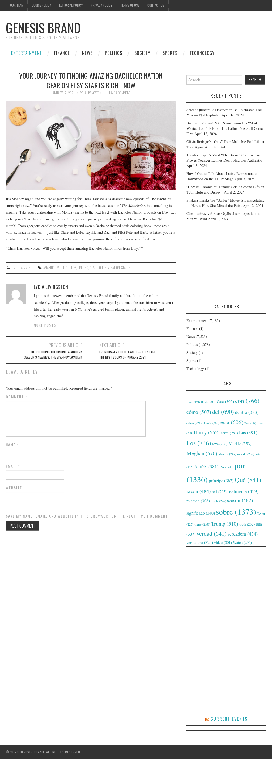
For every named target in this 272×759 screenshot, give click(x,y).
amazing (49, 267)
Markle (240, 444)
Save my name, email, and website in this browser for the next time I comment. (87, 516)
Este (250, 423)
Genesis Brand (43, 27)
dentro (247, 412)
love (220, 443)
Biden (193, 402)
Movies (227, 454)
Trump (224, 523)
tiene (202, 524)
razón (198, 490)
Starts (125, 267)
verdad (211, 533)
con (247, 400)
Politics (113, 52)
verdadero (199, 542)
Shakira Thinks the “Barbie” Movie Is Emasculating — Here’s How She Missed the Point (225, 203)
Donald (211, 423)
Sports (170, 52)
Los (198, 443)
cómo (198, 411)
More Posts (45, 325)
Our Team (16, 5)
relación (198, 500)
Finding (83, 267)
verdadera (242, 534)
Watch (242, 542)
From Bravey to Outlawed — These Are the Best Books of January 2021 (127, 354)
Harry (207, 432)
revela (218, 501)
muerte (245, 454)
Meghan (201, 453)
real (219, 491)
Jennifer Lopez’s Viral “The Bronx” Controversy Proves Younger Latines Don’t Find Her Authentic (224, 157)
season (240, 500)
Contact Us (155, 5)
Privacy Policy (101, 5)
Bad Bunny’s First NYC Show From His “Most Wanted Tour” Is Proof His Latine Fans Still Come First (224, 128)
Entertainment (26, 52)
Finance (62, 52)
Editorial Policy (71, 5)
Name (12, 444)
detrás (194, 423)
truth (247, 524)
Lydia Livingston (90, 92)
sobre (236, 511)
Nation (115, 267)
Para (226, 467)
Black (208, 402)
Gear (93, 267)
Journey (103, 267)
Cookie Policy (41, 5)
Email (13, 466)
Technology (202, 52)
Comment (16, 396)
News (87, 52)
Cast (225, 401)
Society (142, 52)
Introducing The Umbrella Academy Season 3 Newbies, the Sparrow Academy (53, 354)
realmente (243, 491)
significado (200, 513)
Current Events (229, 718)
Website (14, 487)
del (223, 411)
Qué (248, 479)
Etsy (73, 267)
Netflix (206, 467)
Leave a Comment (119, 92)
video (223, 542)
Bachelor (63, 267)
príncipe (221, 480)
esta (231, 422)
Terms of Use (129, 5)
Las (248, 432)
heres (229, 432)
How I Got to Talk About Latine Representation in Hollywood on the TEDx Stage (224, 176)
